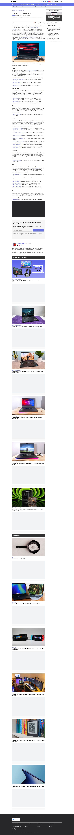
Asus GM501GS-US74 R (17, 147)
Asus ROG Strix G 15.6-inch (18, 141)
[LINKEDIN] (22, 245)
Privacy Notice (15, 234)
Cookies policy (51, 823)
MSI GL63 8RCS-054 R (17, 186)
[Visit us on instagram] (49, 1)
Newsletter (42, 22)
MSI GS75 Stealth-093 (17, 174)
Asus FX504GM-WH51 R (17, 144)
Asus (39, 120)
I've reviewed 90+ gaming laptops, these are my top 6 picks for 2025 (53, 34)
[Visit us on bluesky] (47, 1)
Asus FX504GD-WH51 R (17, 143)
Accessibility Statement (16, 826)
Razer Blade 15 (16, 199)
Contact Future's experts (29, 823)
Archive (38, 826)
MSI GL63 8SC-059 (16, 184)
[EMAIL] (24, 245)
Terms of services (26, 233)
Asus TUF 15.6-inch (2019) (18, 135)
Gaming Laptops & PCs (20, 10)
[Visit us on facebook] (43, 1)
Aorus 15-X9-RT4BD (17, 114)
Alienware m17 (16, 101)
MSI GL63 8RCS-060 (17, 183)
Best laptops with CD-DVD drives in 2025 (53, 39)
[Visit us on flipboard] (50, 1)
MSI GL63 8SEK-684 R (17, 187)
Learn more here (34, 27)
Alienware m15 (16, 98)
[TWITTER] (18, 245)
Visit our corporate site (52, 816)
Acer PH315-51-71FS (17, 85)
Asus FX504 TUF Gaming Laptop (19, 132)
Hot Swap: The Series (44, 6)
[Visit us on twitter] (45, 1)
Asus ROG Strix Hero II (17, 128)
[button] (61, 1)
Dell (31, 90)
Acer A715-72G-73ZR (17, 84)
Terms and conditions (16, 823)
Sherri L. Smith (19, 15)
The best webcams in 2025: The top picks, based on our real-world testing (54, 29)
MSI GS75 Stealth (20, 35)
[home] (12, 4)
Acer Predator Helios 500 (18, 79)
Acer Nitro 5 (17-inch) (17, 82)
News (13, 15)
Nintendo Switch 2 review (32, 6)
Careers (50, 826)
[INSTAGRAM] (20, 245)
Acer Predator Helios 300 (18, 78)
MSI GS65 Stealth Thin (17, 177)
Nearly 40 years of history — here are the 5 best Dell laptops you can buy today (54, 24)
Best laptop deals (54, 6)
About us (26, 826)
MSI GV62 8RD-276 (16, 180)
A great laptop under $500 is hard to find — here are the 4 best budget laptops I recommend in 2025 (54, 18)
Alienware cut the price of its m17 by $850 (27, 37)
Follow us (36, 22)
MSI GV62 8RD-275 (16, 181)
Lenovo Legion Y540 (17, 160)
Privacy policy (39, 823)
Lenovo (13, 152)
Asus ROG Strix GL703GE (18, 138)
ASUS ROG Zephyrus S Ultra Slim (19, 129)
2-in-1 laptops (21, 6)
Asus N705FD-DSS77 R (17, 146)
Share (15, 22)
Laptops (13, 10)
